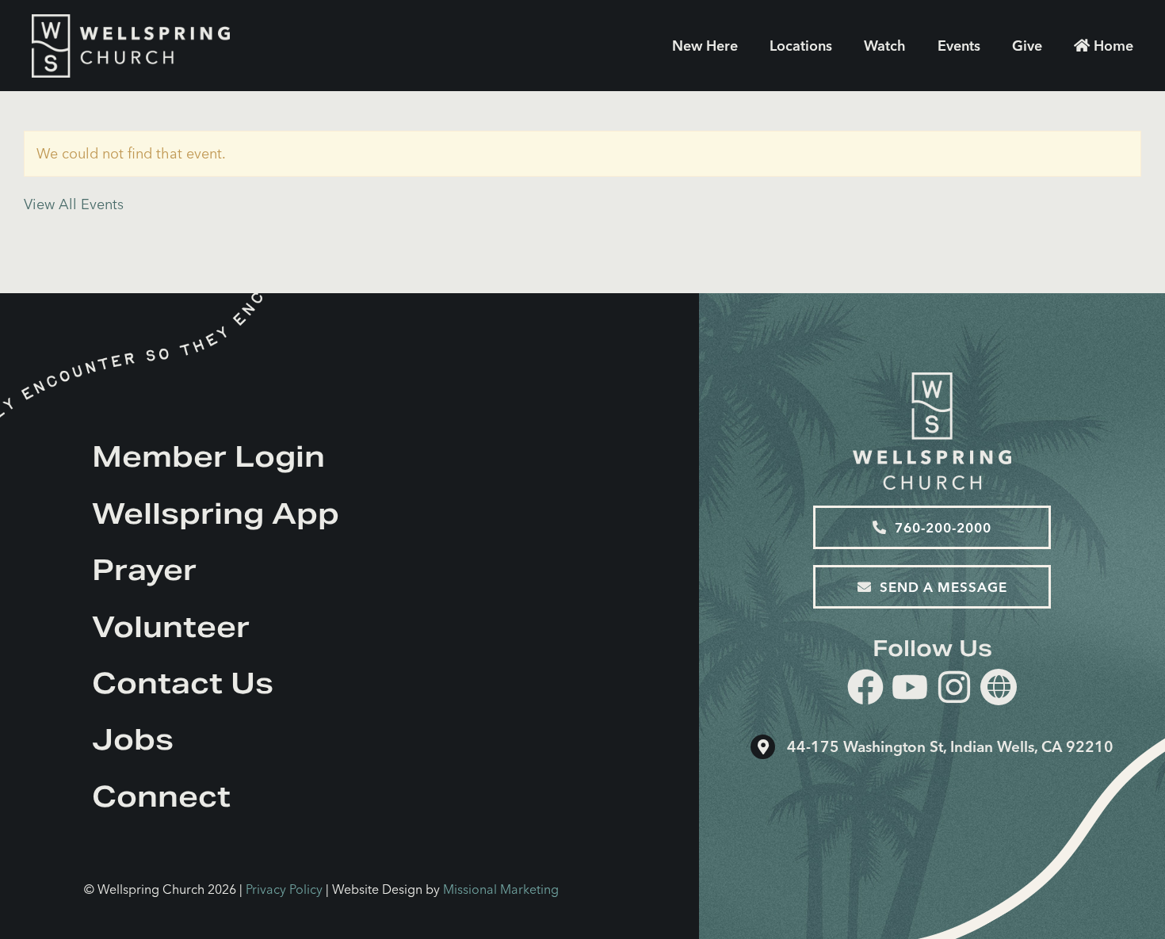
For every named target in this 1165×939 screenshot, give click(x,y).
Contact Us (182, 683)
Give (1027, 45)
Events (959, 45)
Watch (885, 45)
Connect (161, 796)
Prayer (144, 570)
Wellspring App (215, 513)
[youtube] (910, 690)
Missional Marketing (501, 889)
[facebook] (865, 690)
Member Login (208, 456)
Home (1113, 45)
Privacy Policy (284, 889)
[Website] (998, 687)
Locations (801, 45)
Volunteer (171, 627)
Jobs (133, 739)
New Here (705, 45)
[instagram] (954, 690)
